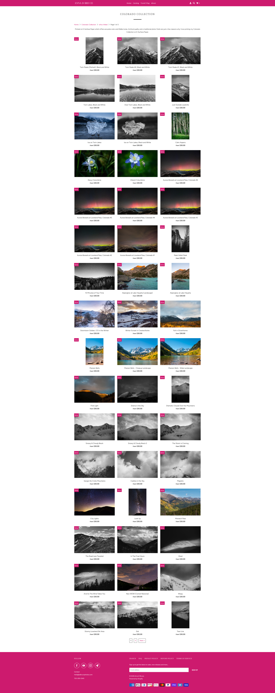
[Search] (194, 3)
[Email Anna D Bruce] (98, 665)
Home (129, 3)
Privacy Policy (151, 658)
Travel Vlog (145, 3)
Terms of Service (184, 658)
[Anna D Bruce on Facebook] (77, 665)
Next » (142, 641)
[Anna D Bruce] (83, 3)
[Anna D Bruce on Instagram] (91, 665)
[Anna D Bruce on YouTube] (84, 665)
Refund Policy (167, 658)
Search (132, 658)
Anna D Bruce (139, 676)
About (153, 3)
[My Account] (190, 3)
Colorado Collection (89, 25)
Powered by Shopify (136, 679)
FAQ (140, 658)
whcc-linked (103, 25)
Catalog (136, 3)
